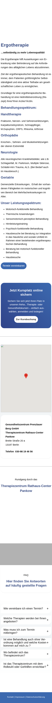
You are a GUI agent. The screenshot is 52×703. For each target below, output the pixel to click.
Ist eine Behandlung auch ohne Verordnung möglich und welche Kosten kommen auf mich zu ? (24, 642)
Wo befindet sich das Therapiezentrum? (15, 654)
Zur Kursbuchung (26, 319)
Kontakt (10, 697)
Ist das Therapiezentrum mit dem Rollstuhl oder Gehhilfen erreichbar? (24, 665)
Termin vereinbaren (14, 266)
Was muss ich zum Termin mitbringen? (19, 631)
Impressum (20, 697)
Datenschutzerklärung (35, 697)
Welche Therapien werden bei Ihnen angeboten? (24, 620)
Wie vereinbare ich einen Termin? (23, 608)
